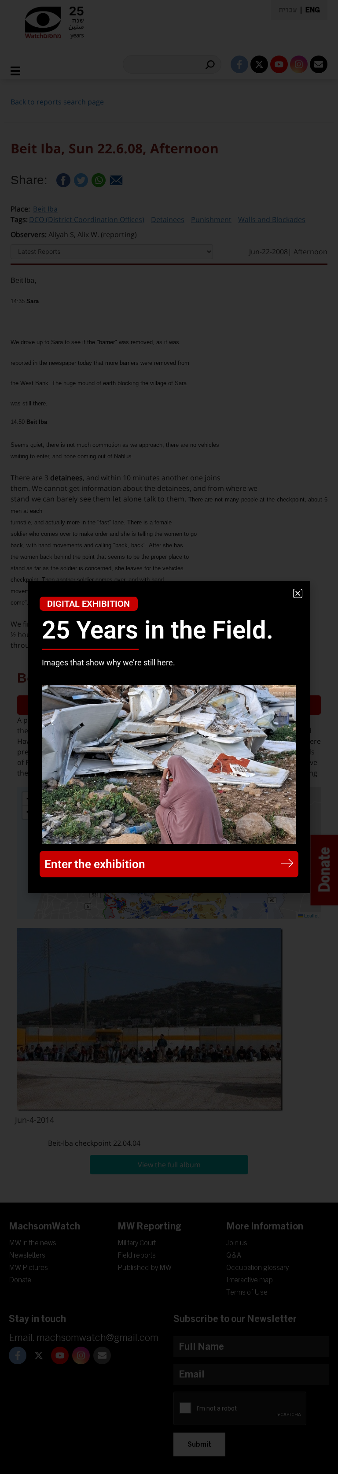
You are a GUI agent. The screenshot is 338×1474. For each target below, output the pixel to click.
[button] (297, 593)
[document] (169, 737)
